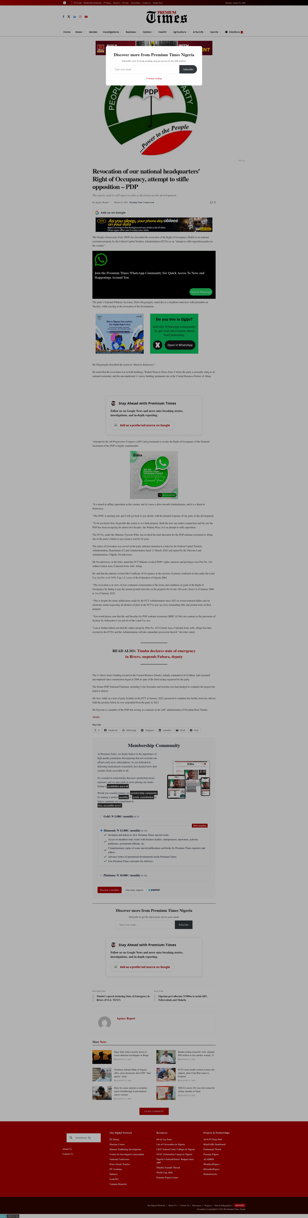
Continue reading (154, 78)
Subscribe (188, 69)
